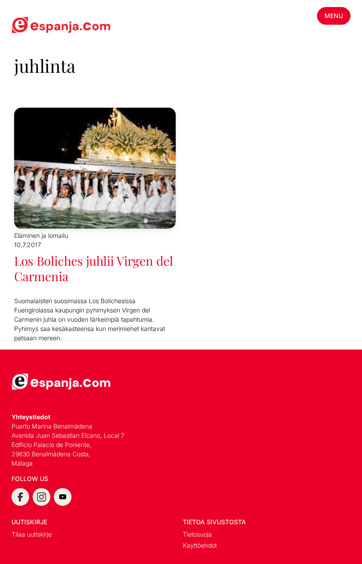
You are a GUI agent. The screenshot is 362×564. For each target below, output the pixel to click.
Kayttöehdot (200, 545)
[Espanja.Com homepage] (32, 26)
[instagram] (41, 497)
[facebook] (20, 497)
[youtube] (63, 497)
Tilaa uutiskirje (31, 534)
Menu (333, 15)
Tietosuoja (197, 534)
